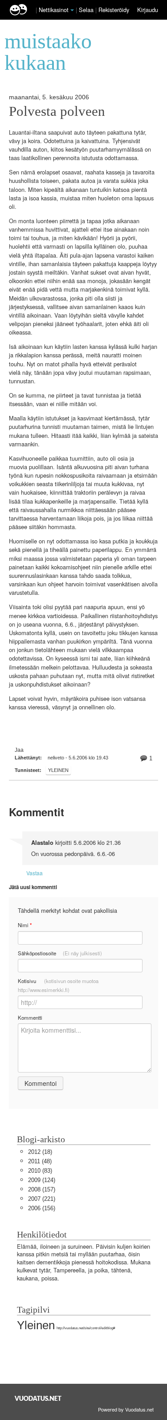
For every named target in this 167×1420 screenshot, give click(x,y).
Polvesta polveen (57, 111)
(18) (40, 1152)
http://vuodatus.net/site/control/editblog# (86, 1328)
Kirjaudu (147, 9)
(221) (41, 1198)
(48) (40, 1161)
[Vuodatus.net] (38, 1398)
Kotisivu (58, 985)
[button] (72, 10)
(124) (41, 1180)
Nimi (25, 925)
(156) (41, 1208)
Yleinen (58, 770)
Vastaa (34, 873)
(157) (41, 1189)
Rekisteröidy (113, 9)
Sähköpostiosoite (60, 953)
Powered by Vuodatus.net (126, 1409)
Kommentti (30, 1017)
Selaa (87, 9)
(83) (40, 1170)
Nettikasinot (54, 9)
